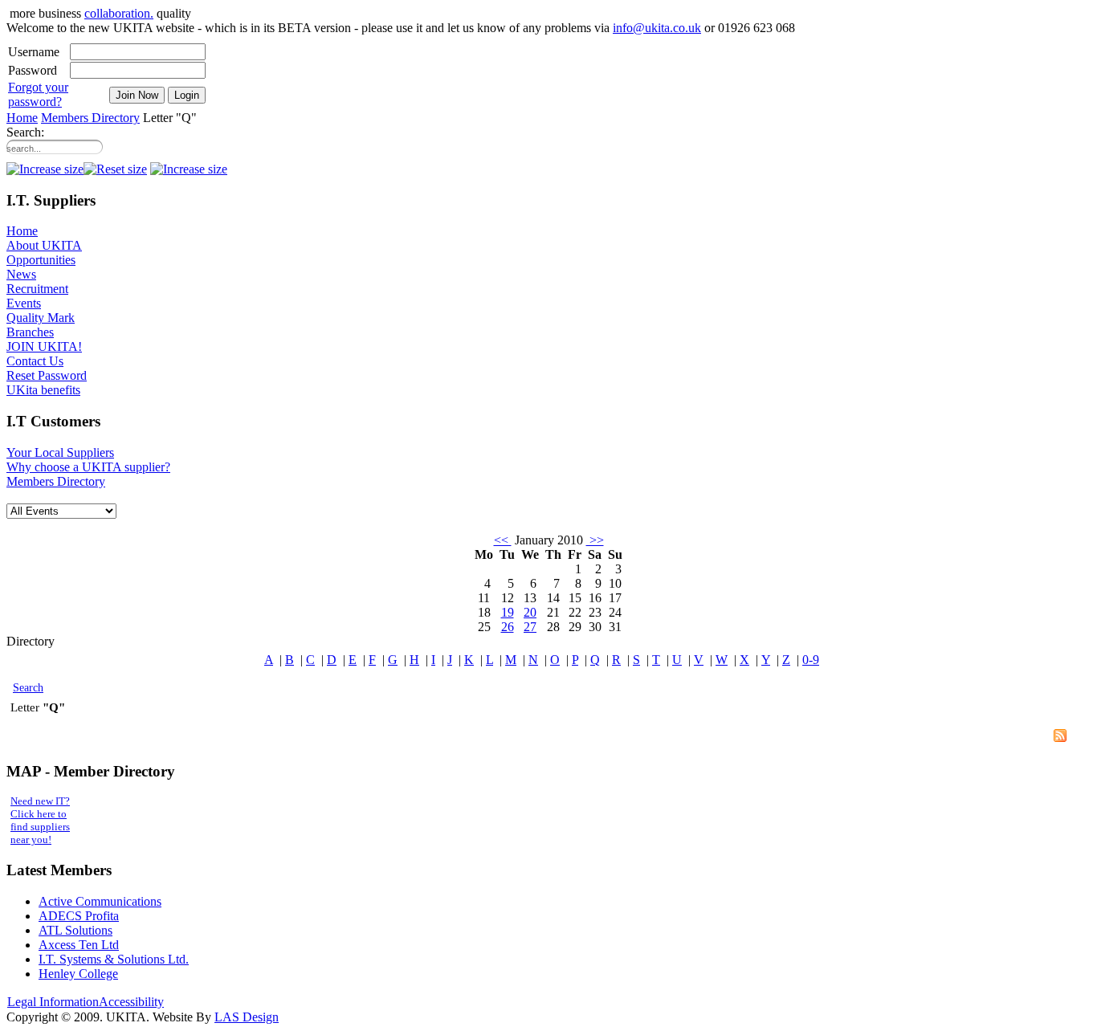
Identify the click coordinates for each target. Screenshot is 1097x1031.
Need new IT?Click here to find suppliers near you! (40, 820)
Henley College (78, 973)
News (21, 274)
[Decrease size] (45, 169)
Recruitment (37, 288)
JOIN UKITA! (44, 346)
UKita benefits (43, 390)
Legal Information (53, 1002)
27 (530, 627)
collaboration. (118, 13)
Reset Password (46, 375)
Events (23, 303)
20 (530, 612)
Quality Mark (40, 317)
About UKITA (44, 245)
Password (32, 70)
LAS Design (246, 1017)
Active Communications (100, 901)
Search (28, 688)
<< (503, 540)
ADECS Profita (79, 916)
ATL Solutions (75, 930)
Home (22, 117)
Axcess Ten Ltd (79, 945)
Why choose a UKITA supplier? (88, 467)
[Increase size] (188, 169)
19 (507, 612)
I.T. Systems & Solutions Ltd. (114, 959)
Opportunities (40, 260)
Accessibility (131, 1002)
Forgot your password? (38, 94)
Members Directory (90, 117)
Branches (30, 332)
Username (33, 52)
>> (595, 540)
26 (507, 627)
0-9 (810, 659)
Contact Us (34, 361)
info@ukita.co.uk (657, 28)
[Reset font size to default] (115, 169)
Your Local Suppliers (60, 452)
